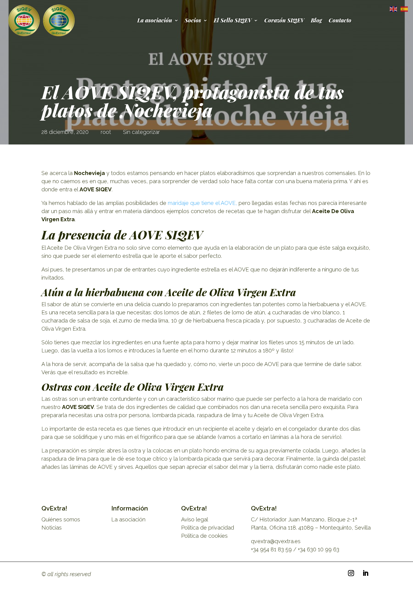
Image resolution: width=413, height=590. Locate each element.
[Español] (403, 8)
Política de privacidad (207, 527)
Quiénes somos (60, 519)
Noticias (51, 527)
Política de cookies (204, 536)
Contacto (340, 20)
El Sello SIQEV (233, 20)
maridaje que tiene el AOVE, (202, 203)
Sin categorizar (141, 132)
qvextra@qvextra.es (276, 541)
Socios (193, 20)
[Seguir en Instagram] (351, 573)
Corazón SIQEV (284, 20)
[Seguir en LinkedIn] (365, 573)
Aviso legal (194, 519)
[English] (392, 8)
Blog (316, 20)
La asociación (154, 20)
